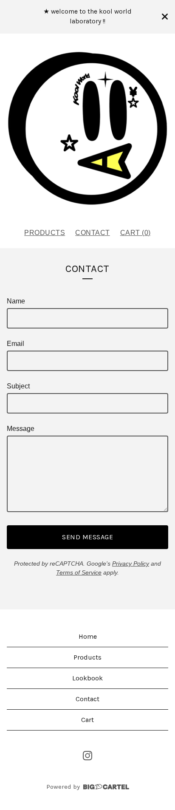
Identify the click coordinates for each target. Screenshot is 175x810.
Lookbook (87, 678)
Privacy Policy (130, 563)
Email (15, 343)
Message (20, 428)
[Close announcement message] (165, 16)
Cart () (135, 232)
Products (44, 232)
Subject (18, 386)
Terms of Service (79, 572)
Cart (87, 720)
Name (16, 301)
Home (88, 636)
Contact (92, 232)
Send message (87, 537)
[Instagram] (87, 756)
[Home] (87, 127)
